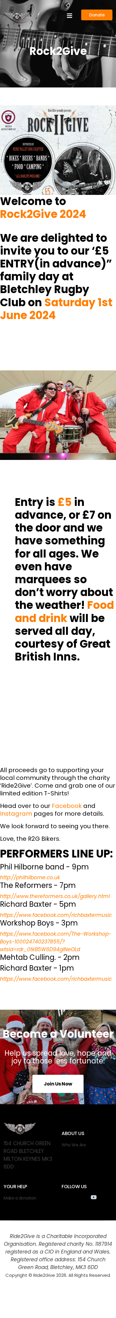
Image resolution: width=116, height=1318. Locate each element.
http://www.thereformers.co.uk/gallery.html (55, 896)
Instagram (16, 813)
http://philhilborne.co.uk (30, 877)
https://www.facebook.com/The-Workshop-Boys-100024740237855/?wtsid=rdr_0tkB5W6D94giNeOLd (55, 941)
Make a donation (20, 1198)
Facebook (67, 806)
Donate (96, 15)
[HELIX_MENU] (69, 16)
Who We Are (74, 1145)
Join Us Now (58, 1083)
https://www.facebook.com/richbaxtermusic (56, 915)
